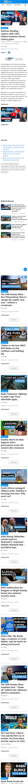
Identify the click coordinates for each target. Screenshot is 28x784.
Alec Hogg (3, 46)
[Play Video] (14, 114)
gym (2, 172)
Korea (6, 172)
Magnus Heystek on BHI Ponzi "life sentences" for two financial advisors (13, 153)
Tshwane (12, 166)
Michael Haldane (5, 166)
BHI (17, 169)
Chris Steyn (4, 308)
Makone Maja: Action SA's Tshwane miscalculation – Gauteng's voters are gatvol (14, 147)
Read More (14, 319)
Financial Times (5, 169)
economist (22, 169)
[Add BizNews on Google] (14, 59)
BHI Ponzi (16, 164)
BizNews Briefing (8, 164)
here (19, 100)
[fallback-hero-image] (6, 207)
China (16, 166)
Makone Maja (22, 166)
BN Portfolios (17, 4)
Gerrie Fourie (12, 169)
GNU (3, 164)
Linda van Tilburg (6, 744)
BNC (3, 4)
